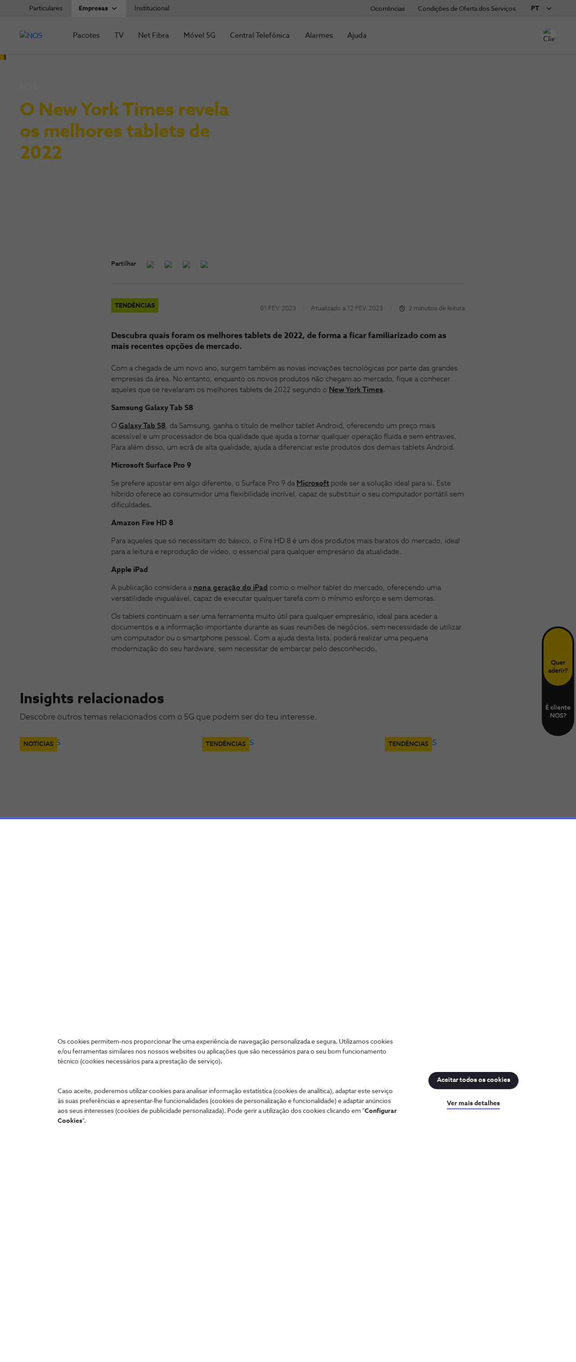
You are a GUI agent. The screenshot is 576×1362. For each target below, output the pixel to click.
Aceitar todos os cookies (473, 1080)
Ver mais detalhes (473, 1103)
